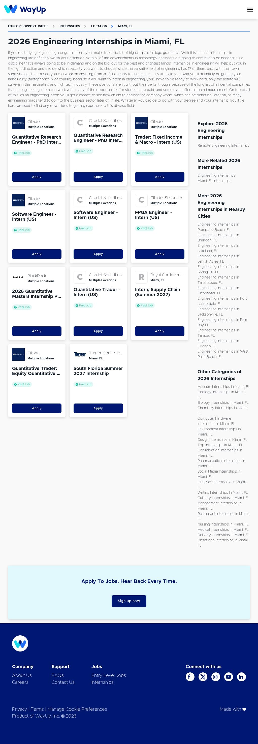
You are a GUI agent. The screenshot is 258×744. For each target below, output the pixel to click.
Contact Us (63, 682)
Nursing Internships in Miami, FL (223, 524)
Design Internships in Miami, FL (222, 440)
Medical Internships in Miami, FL (223, 530)
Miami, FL (125, 26)
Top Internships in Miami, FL (220, 445)
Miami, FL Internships (214, 181)
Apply (37, 176)
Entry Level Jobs (108, 675)
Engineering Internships (216, 175)
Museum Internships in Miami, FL (224, 387)
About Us (22, 675)
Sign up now (129, 601)
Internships (70, 26)
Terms (37, 709)
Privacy (19, 709)
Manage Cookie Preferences (77, 709)
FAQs (58, 675)
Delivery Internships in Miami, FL (223, 535)
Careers (20, 682)
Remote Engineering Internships (223, 145)
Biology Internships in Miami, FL (223, 403)
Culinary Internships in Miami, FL (223, 498)
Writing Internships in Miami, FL (223, 492)
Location (99, 26)
